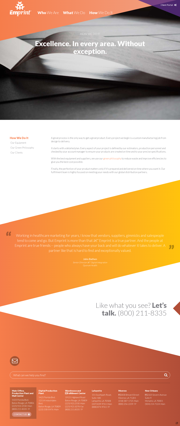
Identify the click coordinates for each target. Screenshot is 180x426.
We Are (48, 12)
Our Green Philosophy (22, 147)
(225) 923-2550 (19, 406)
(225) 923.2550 (72, 403)
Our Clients (16, 152)
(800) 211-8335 (19, 409)
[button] (15, 361)
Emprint (20, 8)
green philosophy (112, 158)
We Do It (101, 12)
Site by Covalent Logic (169, 423)
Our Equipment (18, 142)
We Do (74, 12)
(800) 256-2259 (125, 404)
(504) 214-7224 (152, 404)
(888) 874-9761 (99, 407)
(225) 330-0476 (46, 409)
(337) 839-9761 (99, 404)
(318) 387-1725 (125, 401)
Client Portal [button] (167, 5)
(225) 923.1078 (72, 406)
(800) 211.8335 (72, 409)
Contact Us (20, 414)
